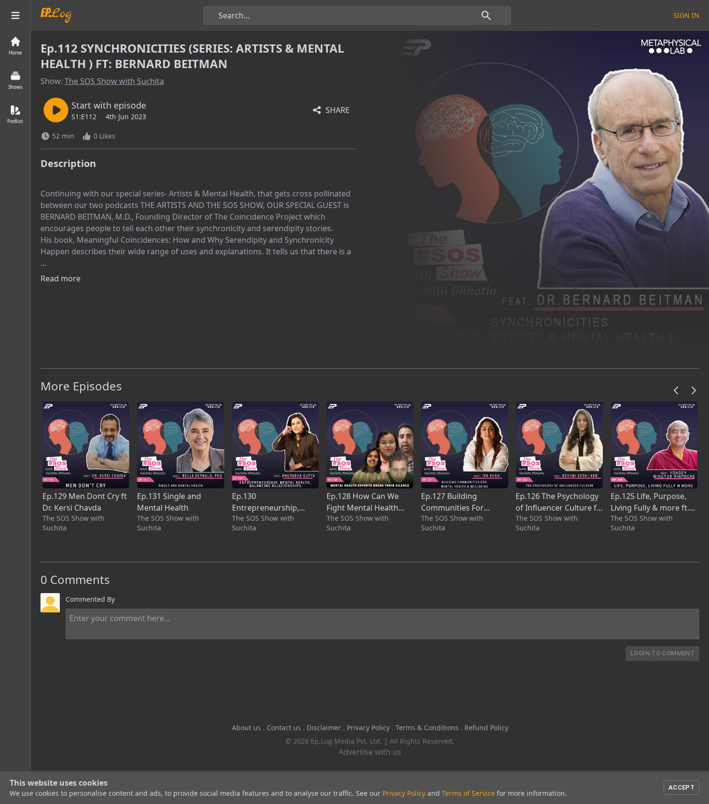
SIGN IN (686, 15)
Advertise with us (370, 752)
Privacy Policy (368, 727)
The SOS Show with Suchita (114, 81)
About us (246, 727)
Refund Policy (486, 727)
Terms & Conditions (427, 727)
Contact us (284, 727)
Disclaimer (324, 727)
